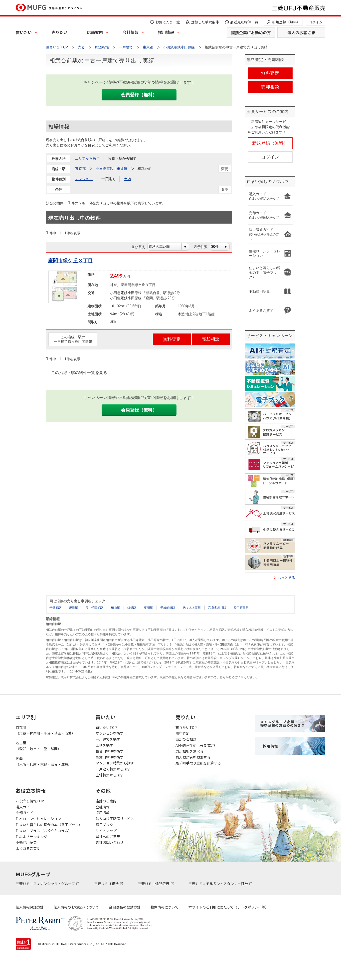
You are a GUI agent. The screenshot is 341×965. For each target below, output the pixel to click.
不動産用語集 (26, 842)
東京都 (80, 169)
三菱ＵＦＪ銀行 (106, 883)
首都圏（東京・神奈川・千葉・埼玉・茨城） (45, 730)
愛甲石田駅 (241, 608)
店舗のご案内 (106, 800)
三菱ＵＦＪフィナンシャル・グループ (46, 883)
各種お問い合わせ (110, 842)
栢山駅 (115, 608)
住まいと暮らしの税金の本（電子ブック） (49, 824)
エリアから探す (87, 158)
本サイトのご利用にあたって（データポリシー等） (228, 907)
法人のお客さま (301, 32)
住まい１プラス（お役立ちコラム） (44, 830)
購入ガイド (24, 806)
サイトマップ (106, 830)
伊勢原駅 (55, 608)
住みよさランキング (31, 836)
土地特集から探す (110, 774)
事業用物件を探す (110, 757)
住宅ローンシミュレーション (38, 818)
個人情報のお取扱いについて (76, 907)
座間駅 (148, 608)
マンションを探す (110, 733)
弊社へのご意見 (108, 836)
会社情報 (131, 32)
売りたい (59, 32)
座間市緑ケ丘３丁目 (70, 261)
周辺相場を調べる (189, 751)
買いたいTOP (106, 727)
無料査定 (182, 733)
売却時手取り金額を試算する (198, 762)
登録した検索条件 (205, 21)
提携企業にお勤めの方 (251, 32)
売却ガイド (24, 812)
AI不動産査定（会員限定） (196, 745)
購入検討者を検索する (192, 757)
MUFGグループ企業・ (282, 723)
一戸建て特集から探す (113, 768)
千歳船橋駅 (167, 608)
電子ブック (104, 824)
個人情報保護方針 (30, 907)
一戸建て (108, 179)
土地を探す (104, 745)
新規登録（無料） (286, 21)
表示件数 (203, 247)
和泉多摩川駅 (217, 608)
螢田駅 (73, 608)
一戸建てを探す (108, 739)
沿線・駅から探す (122, 158)
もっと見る (286, 578)
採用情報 (166, 32)
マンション (84, 179)
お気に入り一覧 (167, 21)
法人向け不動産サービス (115, 818)
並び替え (141, 247)
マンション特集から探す (115, 762)
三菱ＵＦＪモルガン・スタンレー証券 (218, 883)
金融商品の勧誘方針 (125, 907)
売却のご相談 (185, 739)
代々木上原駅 (192, 608)
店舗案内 (95, 32)
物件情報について (164, 907)
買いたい (24, 32)
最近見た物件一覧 (244, 21)
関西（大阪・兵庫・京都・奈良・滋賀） (44, 761)
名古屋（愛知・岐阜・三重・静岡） (38, 745)
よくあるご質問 (28, 848)
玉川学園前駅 (94, 608)
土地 (127, 179)
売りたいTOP (186, 727)
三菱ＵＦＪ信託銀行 (154, 883)
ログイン (316, 21)
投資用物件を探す (110, 751)
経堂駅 (131, 608)
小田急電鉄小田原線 (111, 169)
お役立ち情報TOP (30, 800)
